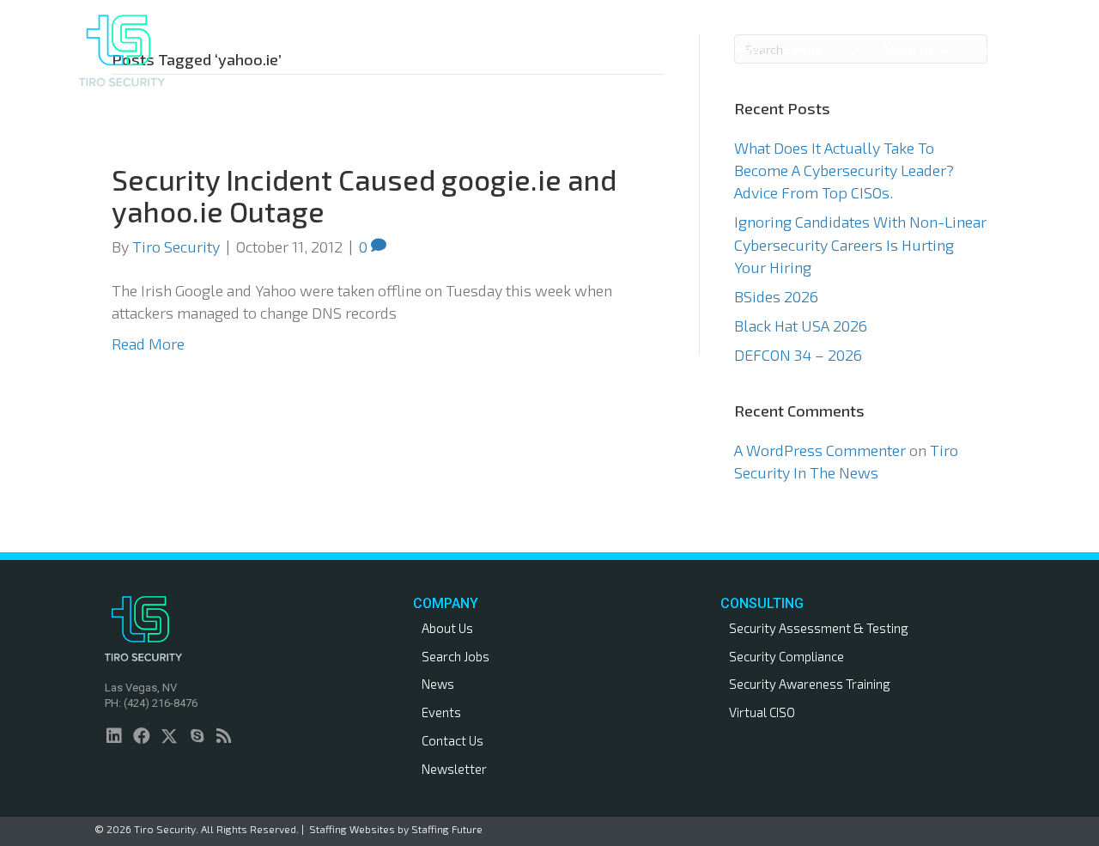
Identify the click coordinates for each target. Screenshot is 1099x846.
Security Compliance (786, 656)
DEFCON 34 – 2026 (798, 354)
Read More (148, 343)
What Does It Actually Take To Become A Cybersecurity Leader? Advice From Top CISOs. (844, 170)
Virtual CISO (762, 712)
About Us (447, 628)
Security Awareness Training (809, 683)
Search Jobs (455, 656)
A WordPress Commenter (820, 450)
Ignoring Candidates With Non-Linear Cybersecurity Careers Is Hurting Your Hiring (860, 244)
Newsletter (454, 768)
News (438, 683)
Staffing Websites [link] (352, 829)
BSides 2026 (776, 296)
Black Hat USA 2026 (800, 325)
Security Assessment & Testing (818, 628)
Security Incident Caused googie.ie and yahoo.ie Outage (364, 195)
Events (441, 712)
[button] (626, 50)
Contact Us (452, 740)
